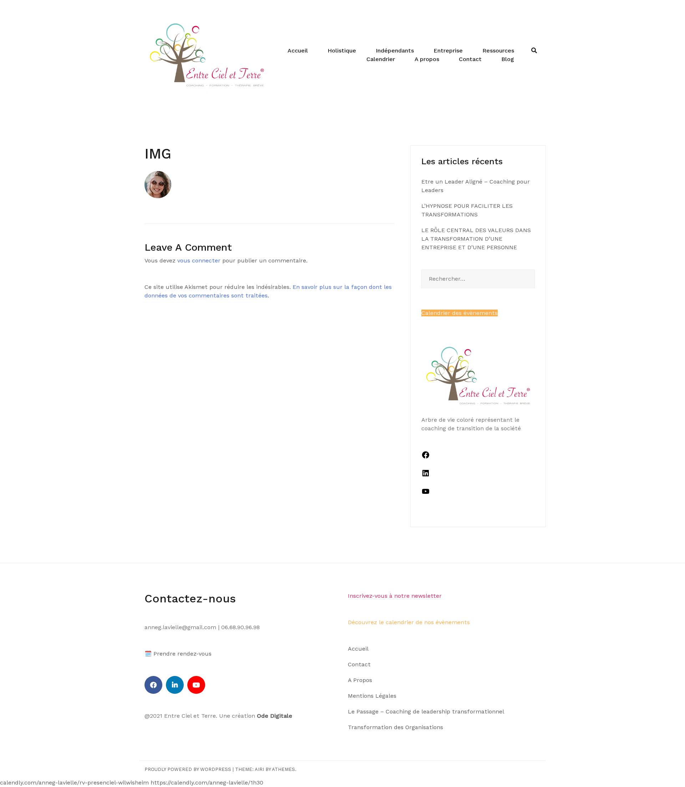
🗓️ (148, 653)
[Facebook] (153, 685)
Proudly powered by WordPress (187, 769)
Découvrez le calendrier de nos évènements (409, 622)
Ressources (498, 50)
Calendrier (380, 59)
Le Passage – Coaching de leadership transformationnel (426, 711)
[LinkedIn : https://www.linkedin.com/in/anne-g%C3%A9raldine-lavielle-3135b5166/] (425, 475)
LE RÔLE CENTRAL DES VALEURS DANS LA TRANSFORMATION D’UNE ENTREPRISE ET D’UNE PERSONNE (476, 239)
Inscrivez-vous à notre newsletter (395, 595)
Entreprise (448, 50)
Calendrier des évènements (459, 313)
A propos (427, 59)
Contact (470, 59)
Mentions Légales (372, 695)
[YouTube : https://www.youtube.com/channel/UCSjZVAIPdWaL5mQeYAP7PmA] (425, 493)
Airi (259, 769)
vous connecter (198, 260)
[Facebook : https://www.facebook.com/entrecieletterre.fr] (425, 457)
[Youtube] (196, 685)
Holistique (342, 50)
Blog (507, 59)
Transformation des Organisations (395, 727)
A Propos (360, 680)
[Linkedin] (175, 685)
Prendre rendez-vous (182, 653)
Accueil (298, 50)
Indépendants (395, 50)
